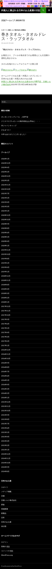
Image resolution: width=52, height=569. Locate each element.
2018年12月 (5, 276)
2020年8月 (5, 228)
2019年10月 (5, 254)
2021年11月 (5, 185)
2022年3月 (5, 180)
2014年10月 (5, 463)
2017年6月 (5, 324)
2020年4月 (5, 241)
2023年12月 (5, 163)
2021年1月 (5, 211)
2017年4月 (5, 332)
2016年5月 (5, 380)
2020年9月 (5, 224)
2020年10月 (5, 219)
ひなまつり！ (6, 130)
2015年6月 (5, 428)
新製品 (23, 30)
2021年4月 (5, 202)
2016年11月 (5, 354)
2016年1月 (5, 398)
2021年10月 (5, 189)
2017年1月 (5, 345)
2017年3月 (5, 337)
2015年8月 (5, 419)
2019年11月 (5, 250)
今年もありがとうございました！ (14, 134)
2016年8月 (5, 367)
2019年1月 (5, 272)
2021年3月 (5, 206)
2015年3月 (5, 441)
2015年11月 (5, 406)
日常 (3, 518)
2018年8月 (5, 285)
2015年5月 (5, 432)
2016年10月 (5, 358)
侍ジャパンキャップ (8, 125)
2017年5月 (5, 328)
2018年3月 (5, 293)
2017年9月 (5, 319)
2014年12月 (5, 454)
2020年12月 (5, 215)
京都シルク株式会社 (14, 30)
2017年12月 (5, 306)
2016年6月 (5, 376)
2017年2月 (5, 341)
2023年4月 (5, 167)
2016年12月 (5, 350)
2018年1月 (5, 302)
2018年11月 (5, 280)
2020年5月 (5, 237)
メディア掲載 (6, 491)
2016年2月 (5, 393)
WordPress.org (7, 555)
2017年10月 (5, 315)
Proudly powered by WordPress (11, 566)
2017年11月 (5, 311)
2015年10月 (5, 411)
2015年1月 (5, 450)
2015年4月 (5, 437)
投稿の (5, 546)
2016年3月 (5, 389)
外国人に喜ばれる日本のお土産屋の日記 (20, 10)
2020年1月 (5, 246)
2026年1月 (5, 159)
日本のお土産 (6, 522)
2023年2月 (5, 172)
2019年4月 (5, 267)
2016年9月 (5, 363)
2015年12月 (5, 402)
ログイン (4, 542)
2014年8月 (5, 471)
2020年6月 (5, 232)
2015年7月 (5, 424)
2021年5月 (5, 198)
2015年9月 (5, 415)
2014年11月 (5, 458)
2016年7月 (5, 371)
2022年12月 (5, 176)
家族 (3, 504)
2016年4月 (5, 384)
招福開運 (4, 509)
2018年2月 (5, 298)
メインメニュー (49, 10)
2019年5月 (5, 263)
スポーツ (4, 30)
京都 (3, 496)
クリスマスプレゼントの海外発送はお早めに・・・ (20, 121)
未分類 (3, 526)
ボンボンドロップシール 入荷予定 (14, 117)
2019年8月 (5, 259)
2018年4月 (5, 289)
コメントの (7, 551)
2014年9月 (5, 467)
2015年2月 (5, 445)
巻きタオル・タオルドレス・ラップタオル (23, 36)
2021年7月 (5, 193)
